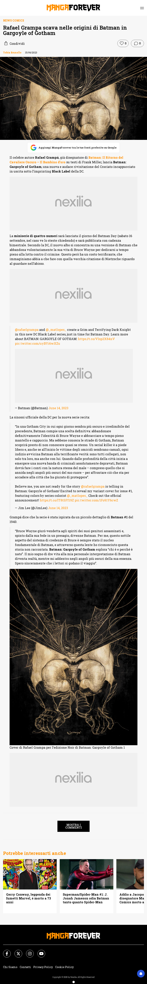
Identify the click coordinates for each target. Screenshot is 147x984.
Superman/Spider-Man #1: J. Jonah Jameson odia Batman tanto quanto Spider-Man (86, 898)
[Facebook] (4, 951)
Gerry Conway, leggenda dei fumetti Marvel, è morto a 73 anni (28, 898)
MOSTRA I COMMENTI (73, 826)
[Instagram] (27, 951)
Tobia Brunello (12, 52)
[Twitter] (16, 951)
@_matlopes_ (56, 330)
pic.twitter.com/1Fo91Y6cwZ (96, 500)
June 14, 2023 (58, 408)
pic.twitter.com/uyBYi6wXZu (37, 343)
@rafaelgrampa (26, 330)
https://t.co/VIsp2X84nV (96, 339)
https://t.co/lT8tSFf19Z (57, 500)
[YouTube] (39, 951)
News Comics (13, 20)
